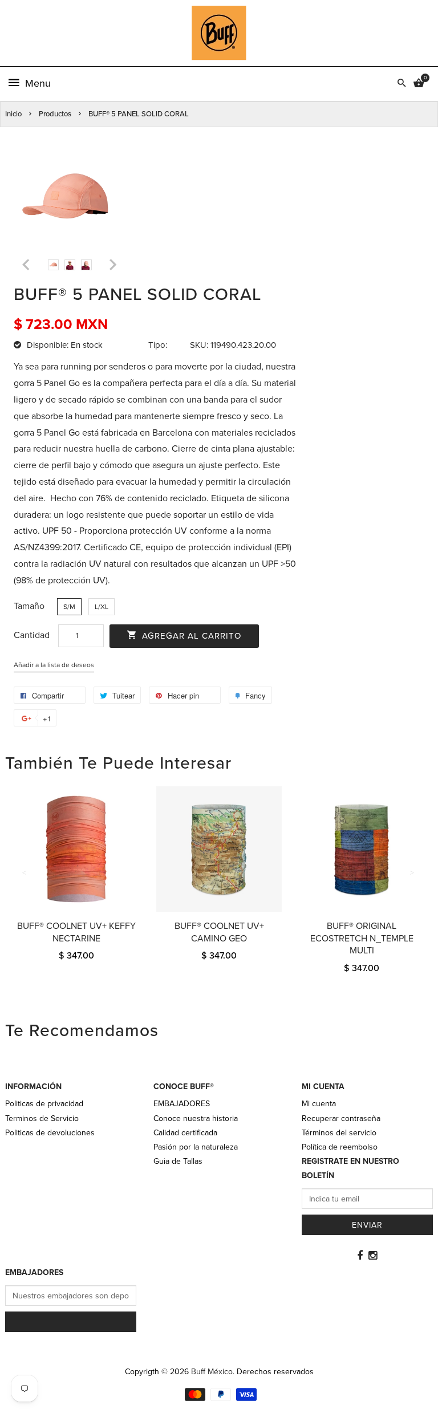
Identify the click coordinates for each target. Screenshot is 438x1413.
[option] (53, 264)
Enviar (367, 1225)
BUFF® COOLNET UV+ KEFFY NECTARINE (76, 932)
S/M (69, 607)
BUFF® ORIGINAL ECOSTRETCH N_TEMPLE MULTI (361, 938)
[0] (418, 84)
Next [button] (412, 873)
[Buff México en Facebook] (360, 1255)
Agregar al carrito (190, 636)
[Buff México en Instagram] (372, 1255)
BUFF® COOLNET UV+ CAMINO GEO (219, 932)
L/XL (101, 607)
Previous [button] (25, 873)
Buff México (212, 1372)
